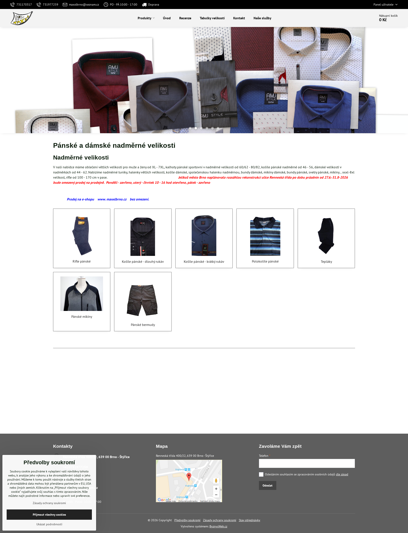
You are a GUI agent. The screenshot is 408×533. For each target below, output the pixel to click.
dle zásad (342, 474)
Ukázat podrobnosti (49, 524)
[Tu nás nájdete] (189, 501)
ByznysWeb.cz (218, 526)
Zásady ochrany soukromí (219, 520)
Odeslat (267, 485)
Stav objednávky (249, 520)
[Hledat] (360, 18)
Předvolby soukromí (187, 520)
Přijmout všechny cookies (49, 515)
